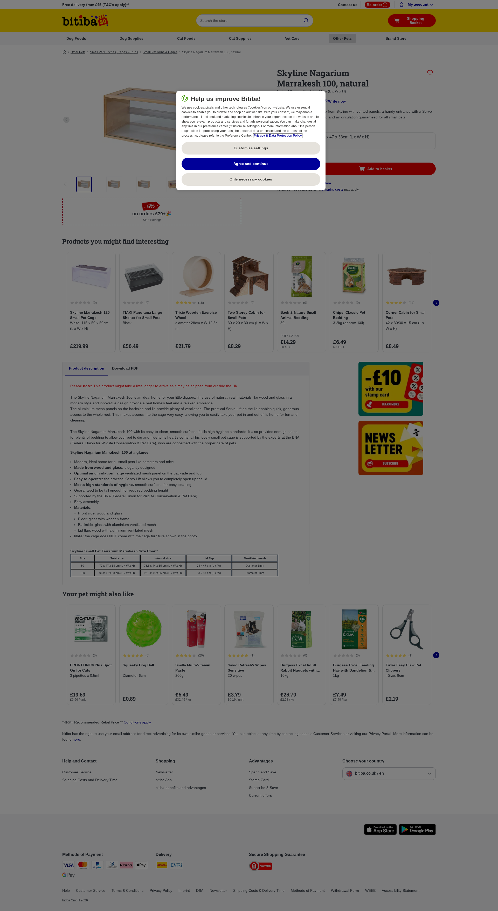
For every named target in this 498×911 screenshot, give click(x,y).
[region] (251, 140)
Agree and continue (250, 164)
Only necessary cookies (251, 179)
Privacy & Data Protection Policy (278, 135)
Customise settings (251, 148)
